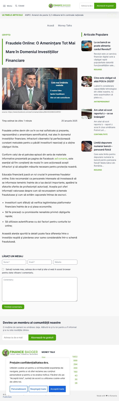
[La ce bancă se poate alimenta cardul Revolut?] (86, 46)
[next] (114, 15)
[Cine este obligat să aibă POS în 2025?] (86, 81)
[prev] (109, 15)
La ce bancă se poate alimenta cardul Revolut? (102, 46)
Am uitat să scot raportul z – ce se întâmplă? (103, 113)
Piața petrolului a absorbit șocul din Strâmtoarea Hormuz (54, 15)
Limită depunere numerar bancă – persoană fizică (103, 146)
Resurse (98, 69)
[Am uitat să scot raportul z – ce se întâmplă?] (86, 113)
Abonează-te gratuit (105, 6)
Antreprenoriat (102, 102)
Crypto (6, 35)
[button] (18, 6)
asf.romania (61, 158)
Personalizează (18, 389)
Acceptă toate (57, 389)
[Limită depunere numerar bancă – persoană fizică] (86, 146)
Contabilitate (101, 134)
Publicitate (7, 397)
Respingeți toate (38, 389)
